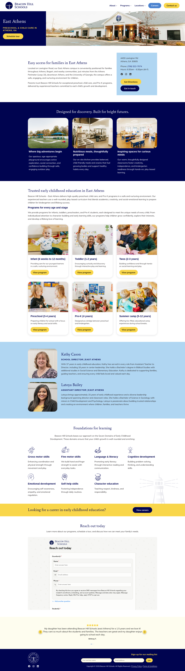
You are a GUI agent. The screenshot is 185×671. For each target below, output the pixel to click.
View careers (142, 510)
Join (149, 660)
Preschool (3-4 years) (43, 316)
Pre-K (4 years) (84, 316)
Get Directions (131, 82)
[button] (40, 632)
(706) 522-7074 (134, 66)
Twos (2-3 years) (129, 259)
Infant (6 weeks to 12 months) (48, 259)
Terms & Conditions (150, 666)
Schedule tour (13, 36)
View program (41, 273)
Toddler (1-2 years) (86, 259)
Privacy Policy (136, 666)
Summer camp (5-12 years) (135, 316)
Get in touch (130, 88)
